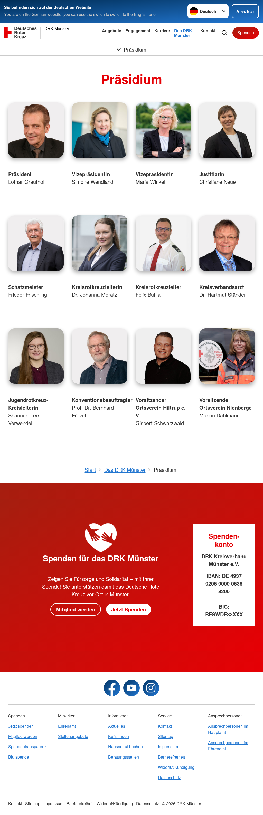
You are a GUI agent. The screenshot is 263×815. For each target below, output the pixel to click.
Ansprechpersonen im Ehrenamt (228, 746)
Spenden (245, 32)
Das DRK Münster (183, 32)
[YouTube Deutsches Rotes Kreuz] (131, 688)
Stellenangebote (73, 736)
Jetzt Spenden (128, 609)
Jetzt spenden (21, 726)
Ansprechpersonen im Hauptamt (228, 729)
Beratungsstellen (123, 757)
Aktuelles (116, 726)
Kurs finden (118, 736)
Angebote (111, 30)
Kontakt (207, 30)
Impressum (168, 747)
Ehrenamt (67, 726)
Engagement (137, 30)
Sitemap (165, 736)
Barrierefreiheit (171, 757)
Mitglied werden (75, 609)
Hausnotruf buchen (125, 747)
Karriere (162, 30)
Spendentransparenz (27, 747)
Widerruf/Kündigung (176, 767)
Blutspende (18, 757)
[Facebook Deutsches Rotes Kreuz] (112, 688)
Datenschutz (169, 777)
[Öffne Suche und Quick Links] (224, 33)
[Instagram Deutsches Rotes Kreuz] (151, 688)
